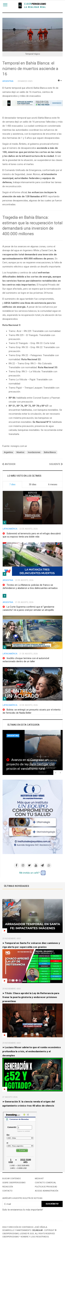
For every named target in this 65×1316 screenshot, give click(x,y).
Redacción (7, 1187)
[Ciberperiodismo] (32, 5)
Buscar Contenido (11, 1178)
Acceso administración (46, 1191)
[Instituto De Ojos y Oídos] (33, 816)
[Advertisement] (32, 1282)
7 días (12, 484)
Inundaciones (34, 452)
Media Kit (39, 1178)
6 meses (52, 484)
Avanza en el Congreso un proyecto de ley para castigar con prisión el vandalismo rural (30, 764)
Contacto (7, 1191)
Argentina (8, 452)
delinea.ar (37, 1230)
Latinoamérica (10, 529)
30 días (32, 484)
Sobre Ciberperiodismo (14, 1183)
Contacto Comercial (45, 1183)
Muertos (20, 452)
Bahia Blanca (50, 452)
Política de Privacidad (46, 1187)
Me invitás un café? (29, 872)
